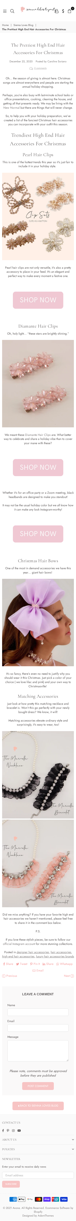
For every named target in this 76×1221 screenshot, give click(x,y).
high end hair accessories (18, 956)
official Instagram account (19, 944)
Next (67, 976)
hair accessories (61, 952)
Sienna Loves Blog (23, 25)
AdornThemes (46, 1216)
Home (5, 25)
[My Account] (56, 10)
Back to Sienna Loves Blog (38, 1106)
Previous (11, 976)
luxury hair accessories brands (55, 956)
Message (12, 1037)
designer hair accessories (33, 952)
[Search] (12, 10)
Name (11, 1005)
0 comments (40, 68)
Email (10, 1021)
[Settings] (63, 10)
